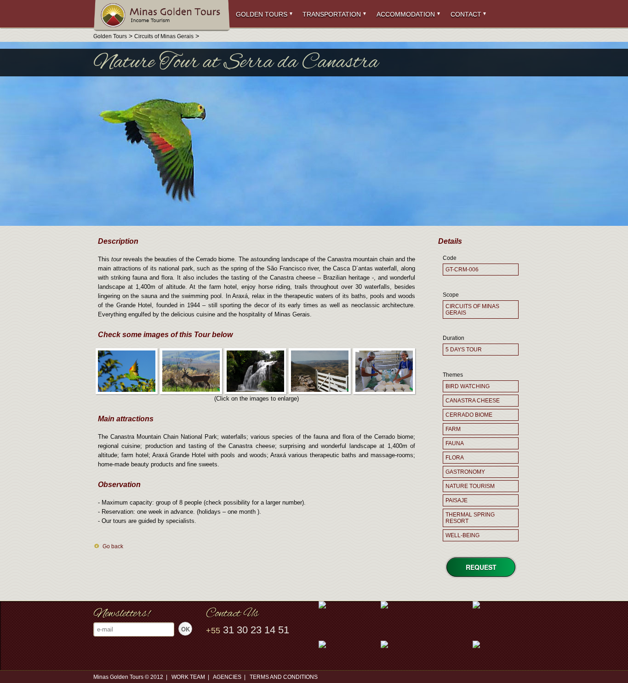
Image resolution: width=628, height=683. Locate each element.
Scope (451, 295)
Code (450, 258)
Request (481, 567)
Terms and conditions (284, 677)
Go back (113, 546)
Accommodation (406, 14)
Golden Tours (261, 14)
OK (185, 629)
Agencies (227, 677)
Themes (453, 375)
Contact (466, 14)
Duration (453, 338)
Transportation (332, 14)
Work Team (188, 677)
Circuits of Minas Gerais (164, 36)
